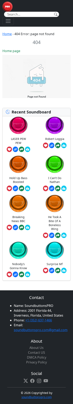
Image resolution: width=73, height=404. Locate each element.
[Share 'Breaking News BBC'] (21, 227)
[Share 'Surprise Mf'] (57, 270)
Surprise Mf (55, 264)
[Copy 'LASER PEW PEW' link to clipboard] (15, 149)
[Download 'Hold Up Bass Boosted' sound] (27, 188)
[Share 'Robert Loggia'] (57, 145)
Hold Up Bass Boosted (18, 180)
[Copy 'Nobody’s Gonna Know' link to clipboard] (15, 274)
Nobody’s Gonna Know (18, 266)
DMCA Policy (36, 357)
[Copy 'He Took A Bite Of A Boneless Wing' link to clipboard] (51, 235)
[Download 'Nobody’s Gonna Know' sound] (27, 274)
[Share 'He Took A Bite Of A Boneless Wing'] (57, 235)
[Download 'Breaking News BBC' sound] (27, 227)
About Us (36, 347)
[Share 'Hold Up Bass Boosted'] (21, 188)
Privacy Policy (36, 362)
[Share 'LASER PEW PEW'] (21, 149)
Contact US (36, 352)
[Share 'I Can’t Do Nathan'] (57, 188)
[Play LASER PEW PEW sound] (18, 125)
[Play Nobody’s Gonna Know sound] (18, 250)
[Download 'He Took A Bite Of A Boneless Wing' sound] (64, 235)
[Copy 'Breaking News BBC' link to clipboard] (15, 227)
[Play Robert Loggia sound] (54, 125)
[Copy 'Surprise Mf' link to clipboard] (51, 270)
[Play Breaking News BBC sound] (18, 203)
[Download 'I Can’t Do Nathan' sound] (64, 188)
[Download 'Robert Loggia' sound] (64, 145)
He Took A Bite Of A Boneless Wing (54, 223)
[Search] (56, 14)
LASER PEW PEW (18, 141)
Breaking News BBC (18, 219)
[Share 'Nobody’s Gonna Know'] (21, 274)
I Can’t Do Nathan (54, 180)
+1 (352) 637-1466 (38, 320)
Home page (11, 51)
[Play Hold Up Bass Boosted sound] (18, 164)
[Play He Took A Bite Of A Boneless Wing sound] (54, 203)
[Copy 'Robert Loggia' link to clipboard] (51, 145)
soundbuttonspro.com (36, 397)
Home (7, 34)
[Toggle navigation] (8, 21)
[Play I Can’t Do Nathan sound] (54, 164)
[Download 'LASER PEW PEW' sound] (27, 149)
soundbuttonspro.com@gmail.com (41, 330)
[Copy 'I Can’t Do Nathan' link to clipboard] (51, 188)
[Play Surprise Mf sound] (54, 250)
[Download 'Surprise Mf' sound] (64, 270)
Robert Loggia (54, 139)
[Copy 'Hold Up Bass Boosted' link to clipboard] (15, 188)
